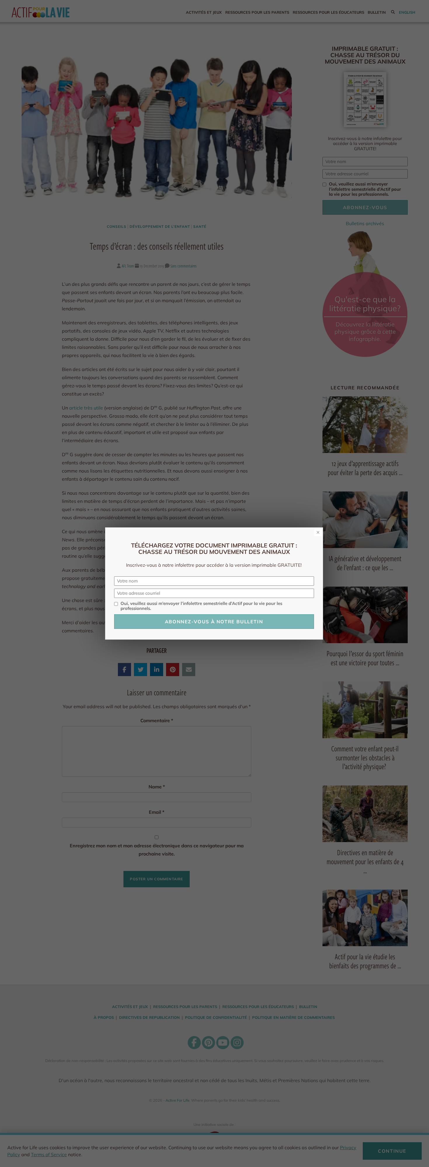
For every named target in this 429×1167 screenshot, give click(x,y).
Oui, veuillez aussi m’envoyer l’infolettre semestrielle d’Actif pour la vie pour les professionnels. (201, 606)
